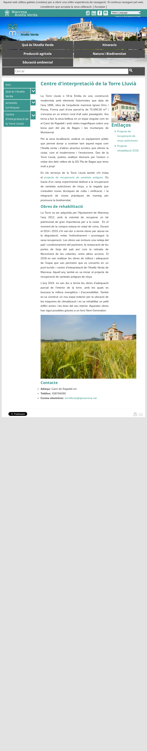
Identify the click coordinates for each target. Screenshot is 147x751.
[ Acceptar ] (100, 6)
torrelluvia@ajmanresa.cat (80, 398)
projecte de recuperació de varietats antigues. (74, 177)
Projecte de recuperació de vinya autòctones (127, 136)
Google (138, 16)
